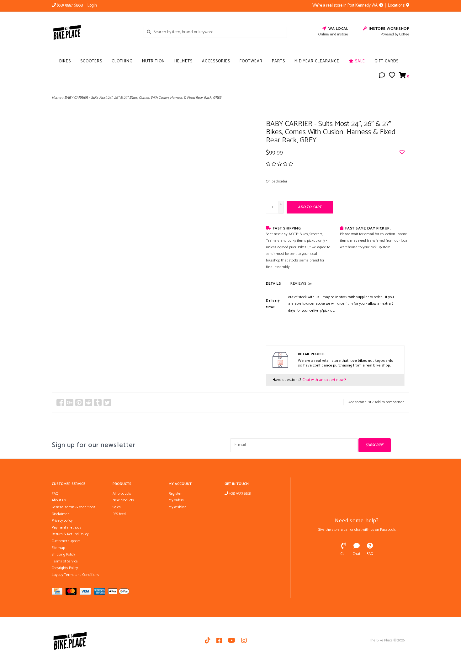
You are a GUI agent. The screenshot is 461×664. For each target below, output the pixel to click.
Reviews (301, 284)
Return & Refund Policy (70, 534)
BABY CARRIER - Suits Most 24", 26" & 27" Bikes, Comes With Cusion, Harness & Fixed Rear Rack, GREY (143, 98)
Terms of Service (65, 561)
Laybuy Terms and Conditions (75, 575)
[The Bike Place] (93, 32)
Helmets (183, 61)
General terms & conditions (73, 507)
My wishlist (177, 507)
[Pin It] (79, 402)
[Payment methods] (59, 592)
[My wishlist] (392, 76)
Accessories (216, 61)
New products (123, 500)
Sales (117, 507)
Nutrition (153, 61)
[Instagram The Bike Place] (244, 640)
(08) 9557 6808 (239, 494)
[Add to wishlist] (402, 152)
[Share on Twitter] (107, 402)
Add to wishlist (359, 402)
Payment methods (66, 527)
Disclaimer (60, 514)
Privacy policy (62, 521)
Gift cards (386, 61)
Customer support (66, 541)
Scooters (91, 61)
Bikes (65, 61)
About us (59, 500)
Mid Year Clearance (316, 61)
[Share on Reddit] (88, 402)
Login (92, 5)
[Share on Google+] (69, 402)
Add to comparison (390, 402)
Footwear (251, 61)
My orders (176, 500)
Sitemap (58, 548)
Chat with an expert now (323, 380)
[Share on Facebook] (60, 402)
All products (122, 494)
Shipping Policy (63, 554)
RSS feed (119, 514)
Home (56, 98)
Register (175, 494)
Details (273, 284)
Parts (278, 61)
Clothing (122, 61)
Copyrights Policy (65, 568)
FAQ (55, 494)
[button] (382, 76)
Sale (359, 61)
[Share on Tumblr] (98, 402)
